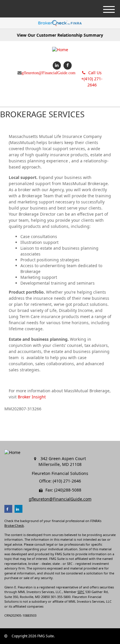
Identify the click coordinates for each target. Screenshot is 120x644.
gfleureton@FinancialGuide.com (48, 73)
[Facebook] (67, 65)
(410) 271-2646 (92, 79)
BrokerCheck (14, 525)
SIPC (80, 592)
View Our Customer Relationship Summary (60, 35)
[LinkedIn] (56, 65)
